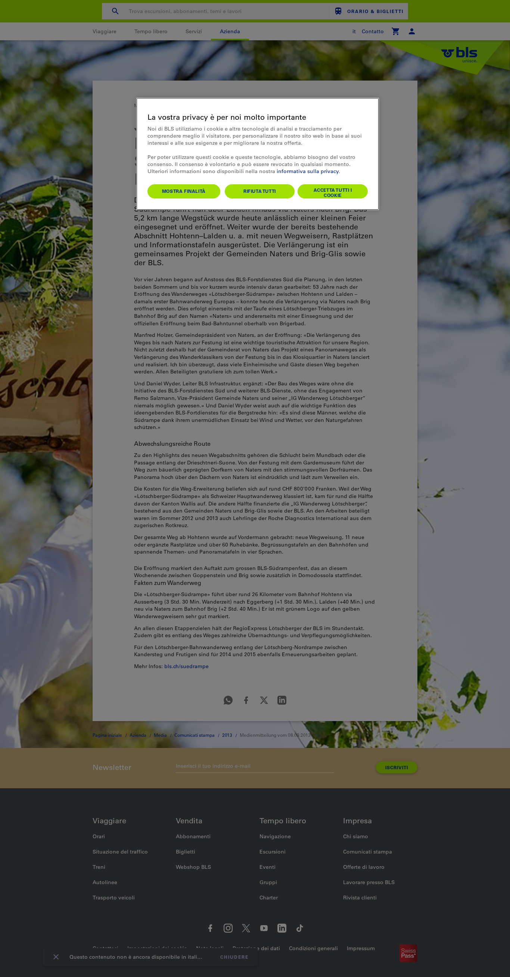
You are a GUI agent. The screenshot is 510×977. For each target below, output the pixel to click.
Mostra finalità (184, 191)
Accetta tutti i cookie (333, 192)
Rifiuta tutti (259, 191)
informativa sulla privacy (308, 171)
